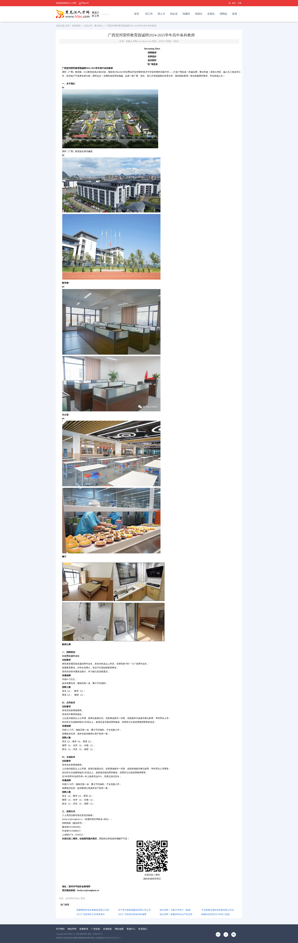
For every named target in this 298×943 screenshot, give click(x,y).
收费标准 (83, 929)
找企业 (174, 13)
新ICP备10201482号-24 (111, 938)
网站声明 (72, 929)
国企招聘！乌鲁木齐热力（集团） (176, 910)
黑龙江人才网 (73, 934)
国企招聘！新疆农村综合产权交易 (176, 914)
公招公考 (87, 26)
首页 (136, 13)
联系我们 (142, 929)
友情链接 (107, 929)
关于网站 (60, 929)
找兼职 (186, 13)
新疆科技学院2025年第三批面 (215, 914)
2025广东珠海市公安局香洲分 (91, 914)
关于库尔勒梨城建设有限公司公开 (134, 910)
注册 (239, 3)
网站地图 (119, 929)
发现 (234, 13)
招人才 (161, 13)
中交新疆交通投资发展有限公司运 (217, 910)
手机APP (85, 3)
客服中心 (131, 929)
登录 (234, 3)
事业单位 (98, 26)
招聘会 (223, 13)
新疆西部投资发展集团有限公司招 (93, 910)
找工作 (149, 13)
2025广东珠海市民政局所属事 (132, 914)
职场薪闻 (76, 26)
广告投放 (95, 929)
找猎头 (198, 13)
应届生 (211, 13)
